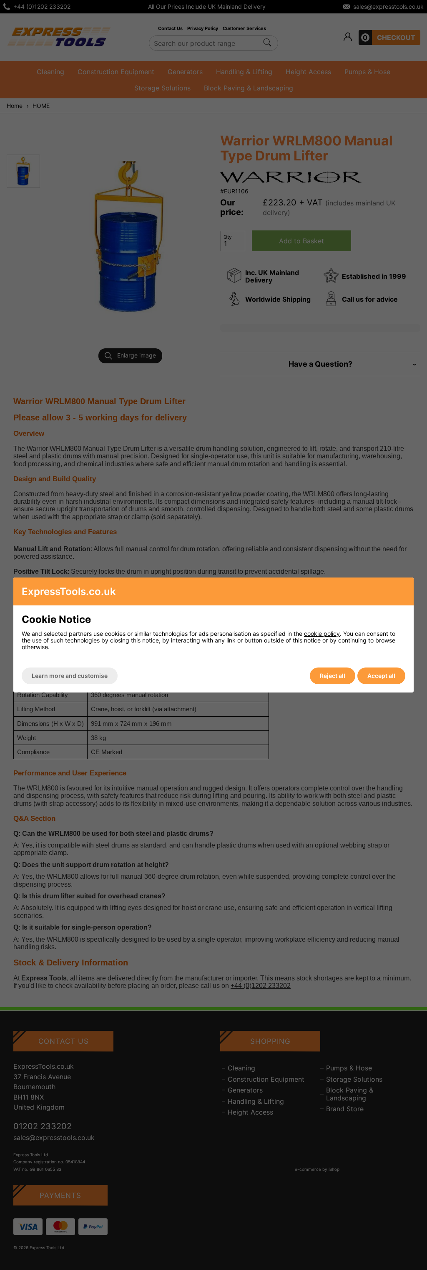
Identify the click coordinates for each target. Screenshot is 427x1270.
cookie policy (322, 633)
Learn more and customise (70, 675)
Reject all (332, 675)
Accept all (381, 675)
